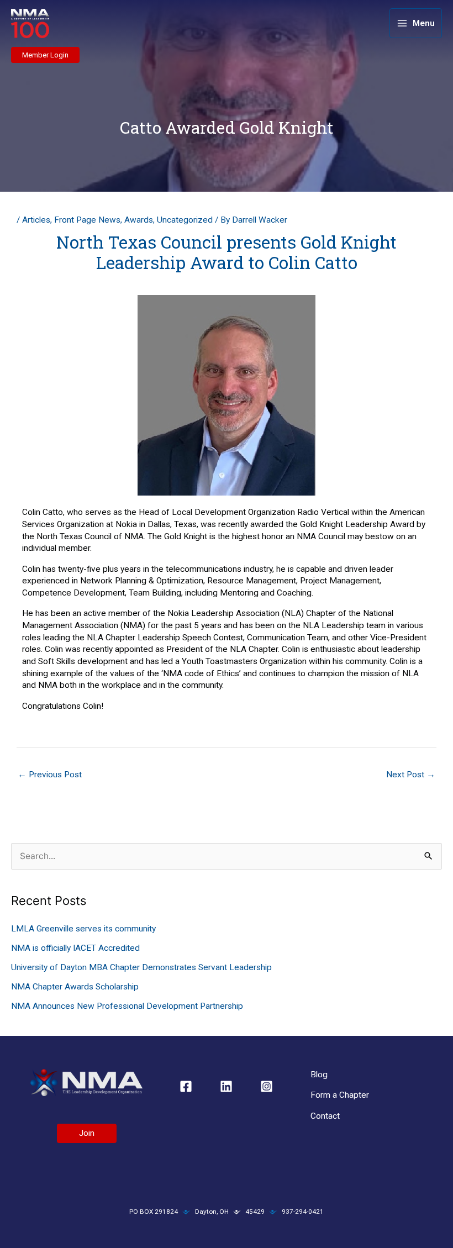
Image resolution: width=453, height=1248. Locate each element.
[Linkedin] (226, 1086)
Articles (36, 220)
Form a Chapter (339, 1095)
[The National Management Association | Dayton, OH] (30, 24)
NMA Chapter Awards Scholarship (75, 987)
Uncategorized (185, 220)
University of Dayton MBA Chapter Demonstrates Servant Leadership (141, 967)
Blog (319, 1075)
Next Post (410, 775)
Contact (325, 1116)
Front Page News (87, 220)
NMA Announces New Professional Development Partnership (127, 1006)
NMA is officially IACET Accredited (75, 948)
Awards (138, 220)
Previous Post (50, 775)
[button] (45, 55)
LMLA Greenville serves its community (83, 929)
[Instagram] (266, 1086)
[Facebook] (186, 1086)
